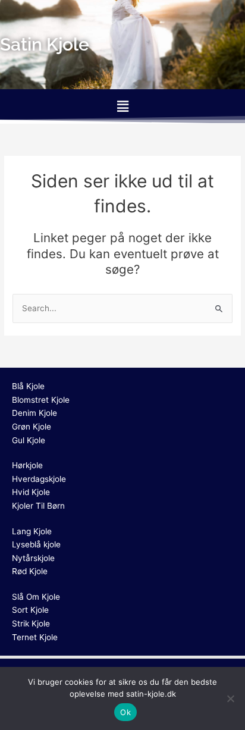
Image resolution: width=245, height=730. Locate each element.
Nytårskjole (33, 558)
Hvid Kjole (31, 492)
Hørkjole (27, 465)
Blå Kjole (28, 386)
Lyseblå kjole (36, 544)
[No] (230, 698)
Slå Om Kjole (36, 596)
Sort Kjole (30, 610)
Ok (125, 712)
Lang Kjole (32, 531)
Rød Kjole (30, 571)
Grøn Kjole (31, 426)
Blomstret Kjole (41, 400)
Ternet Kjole (35, 637)
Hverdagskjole (39, 479)
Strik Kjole (31, 623)
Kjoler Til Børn (38, 505)
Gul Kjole (28, 440)
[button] (122, 106)
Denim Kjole (34, 413)
